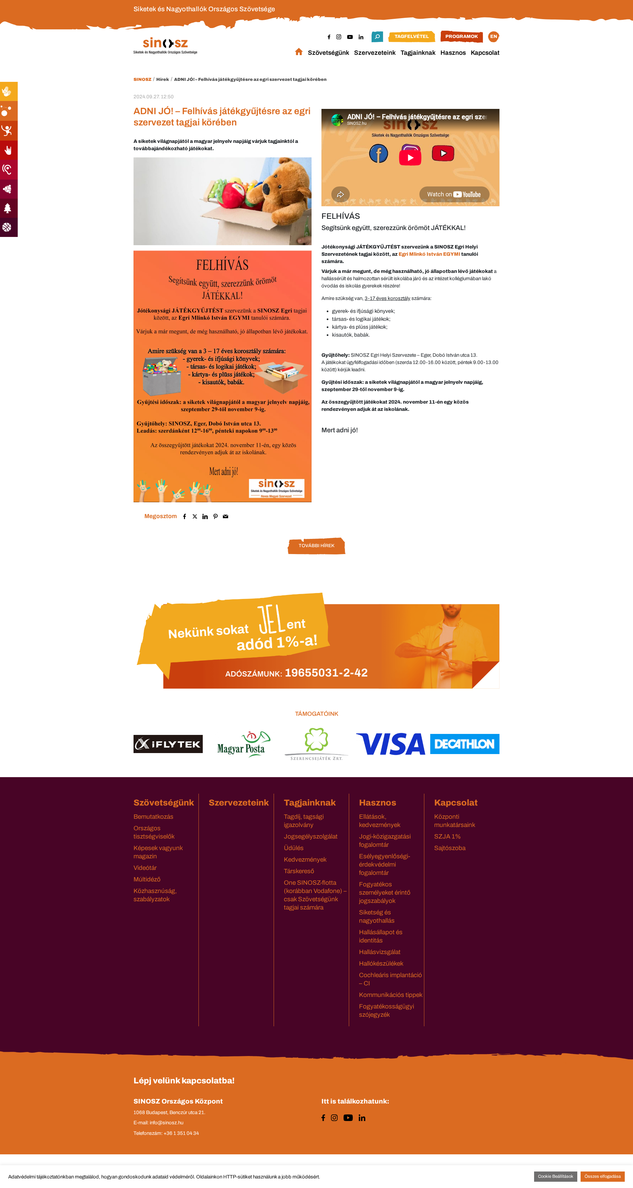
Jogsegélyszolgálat (311, 836)
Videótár (145, 867)
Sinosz (142, 79)
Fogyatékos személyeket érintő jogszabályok (384, 892)
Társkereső (299, 871)
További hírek (316, 545)
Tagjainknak (418, 52)
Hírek (162, 79)
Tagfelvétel (412, 36)
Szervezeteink (375, 52)
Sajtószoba (450, 847)
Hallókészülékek (381, 963)
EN (493, 36)
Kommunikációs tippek (391, 994)
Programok (461, 36)
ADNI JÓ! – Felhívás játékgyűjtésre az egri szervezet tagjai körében (250, 79)
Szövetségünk (328, 52)
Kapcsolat (485, 52)
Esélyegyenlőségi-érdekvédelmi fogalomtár (384, 864)
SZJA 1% (447, 836)
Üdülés (294, 847)
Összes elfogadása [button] (603, 1176)
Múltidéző (147, 879)
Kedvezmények (305, 859)
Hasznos (453, 52)
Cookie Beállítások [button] (555, 1176)
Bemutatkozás (153, 816)
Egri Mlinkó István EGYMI (429, 254)
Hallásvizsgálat (380, 951)
